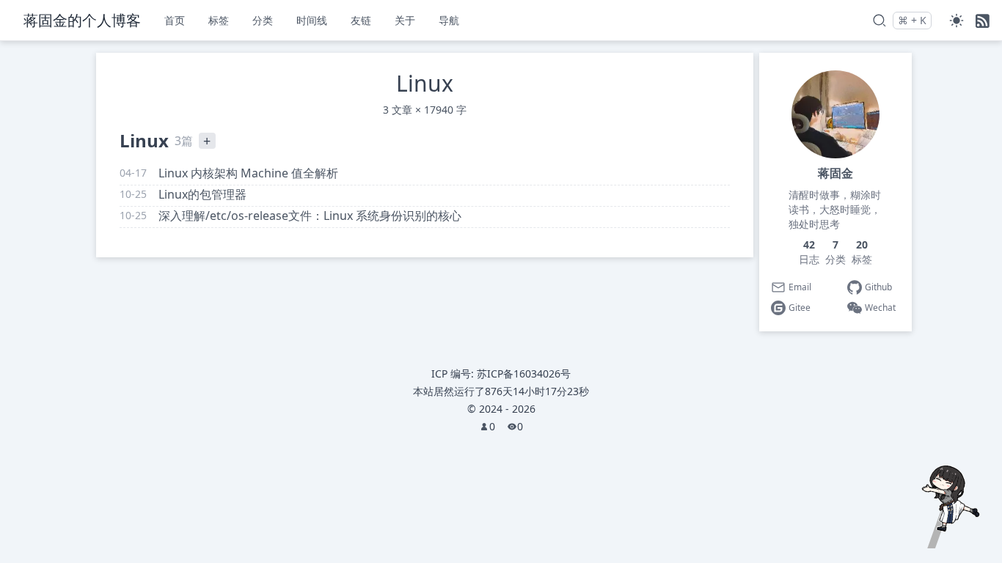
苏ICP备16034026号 (524, 373)
